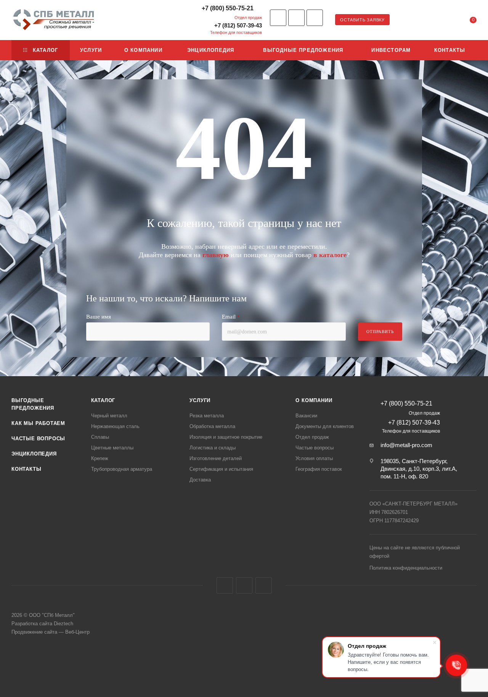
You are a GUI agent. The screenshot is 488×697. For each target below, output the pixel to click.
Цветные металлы (112, 448)
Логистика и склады (212, 448)
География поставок (318, 469)
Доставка (200, 480)
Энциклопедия (34, 454)
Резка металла (206, 416)
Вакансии (306, 416)
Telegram (296, 18)
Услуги (199, 400)
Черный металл (109, 416)
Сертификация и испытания (221, 469)
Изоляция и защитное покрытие (225, 437)
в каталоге (330, 255)
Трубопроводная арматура (121, 469)
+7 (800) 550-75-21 (228, 8)
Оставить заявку (362, 20)
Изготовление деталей (215, 458)
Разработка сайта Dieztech (42, 623)
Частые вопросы (38, 438)
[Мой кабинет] (442, 21)
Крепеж (99, 458)
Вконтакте (278, 18)
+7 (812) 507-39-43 (238, 25)
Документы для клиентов (324, 426)
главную (215, 255)
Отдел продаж (312, 437)
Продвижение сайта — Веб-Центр (50, 632)
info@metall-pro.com (406, 445)
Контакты (26, 469)
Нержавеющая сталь (115, 426)
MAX (263, 585)
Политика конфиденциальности (405, 568)
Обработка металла (212, 426)
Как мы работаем (38, 423)
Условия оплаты (314, 458)
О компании (313, 400)
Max (315, 18)
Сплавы (100, 437)
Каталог (103, 400)
